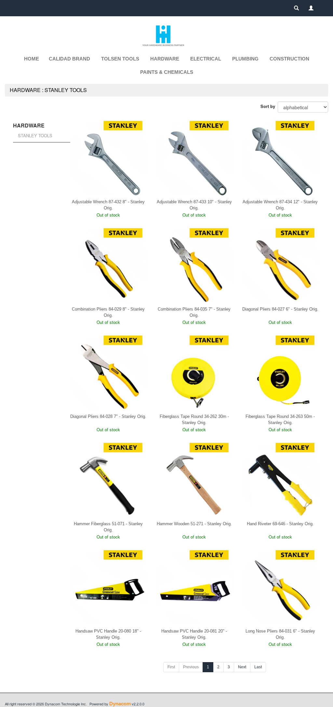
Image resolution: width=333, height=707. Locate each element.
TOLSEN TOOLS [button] (120, 58)
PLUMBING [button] (245, 58)
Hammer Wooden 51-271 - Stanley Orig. (194, 523)
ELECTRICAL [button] (205, 58)
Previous (191, 667)
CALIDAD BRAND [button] (69, 58)
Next (242, 667)
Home (31, 58)
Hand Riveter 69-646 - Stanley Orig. (280, 523)
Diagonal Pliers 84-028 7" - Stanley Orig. (108, 416)
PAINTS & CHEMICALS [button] (166, 72)
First (171, 667)
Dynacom (120, 703)
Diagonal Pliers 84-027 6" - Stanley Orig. (280, 309)
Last (258, 667)
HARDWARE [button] (164, 58)
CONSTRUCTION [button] (289, 58)
